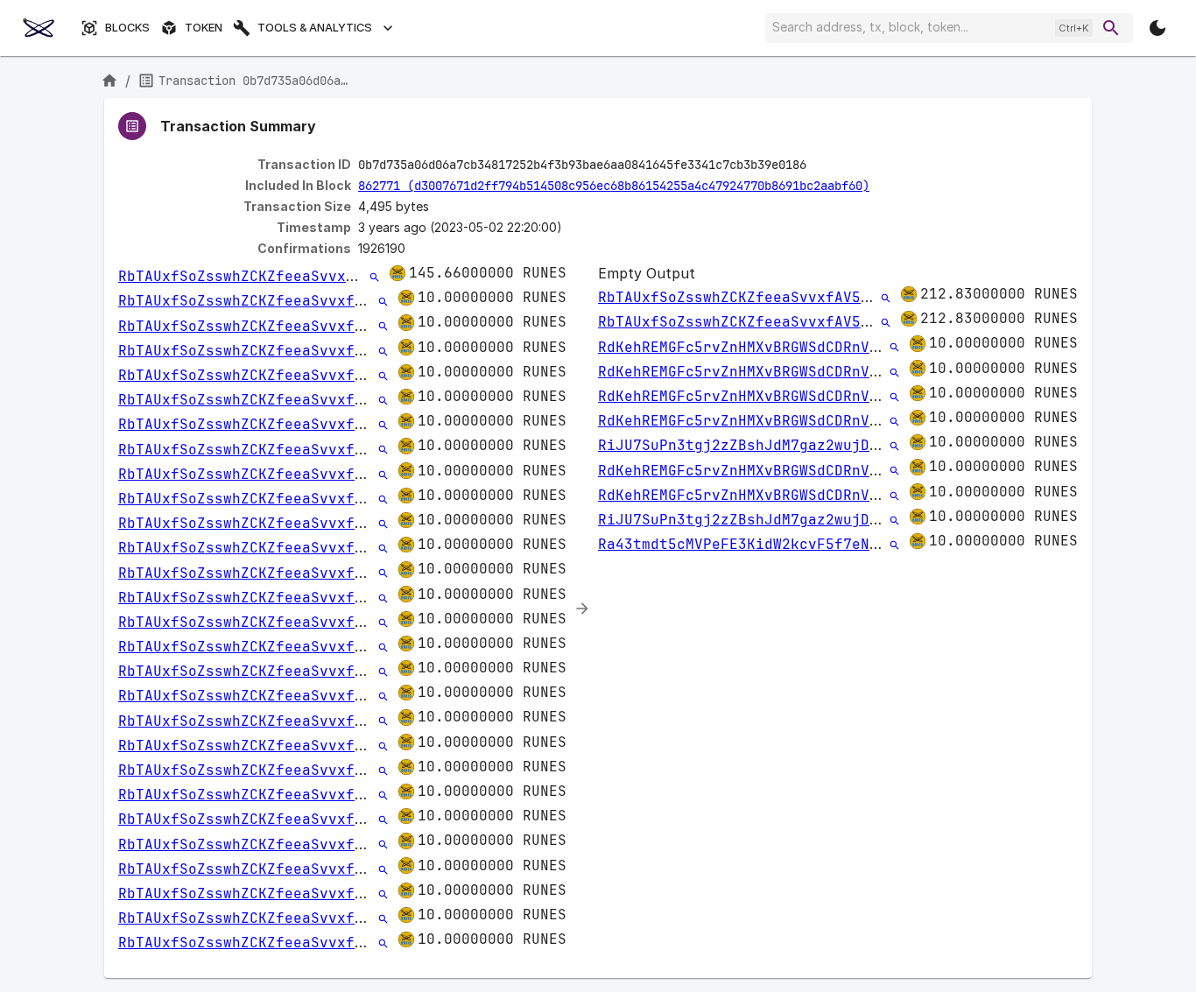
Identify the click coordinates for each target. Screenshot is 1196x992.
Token (203, 27)
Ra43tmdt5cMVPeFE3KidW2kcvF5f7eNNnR (747, 544)
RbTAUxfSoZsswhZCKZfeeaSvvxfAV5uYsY (267, 276)
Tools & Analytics (314, 27)
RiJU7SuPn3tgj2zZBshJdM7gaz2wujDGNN (747, 445)
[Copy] (818, 165)
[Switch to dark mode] (1157, 28)
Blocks (127, 27)
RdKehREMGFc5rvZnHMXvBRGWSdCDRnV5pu (747, 347)
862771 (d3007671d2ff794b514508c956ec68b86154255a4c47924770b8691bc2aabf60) (613, 185)
